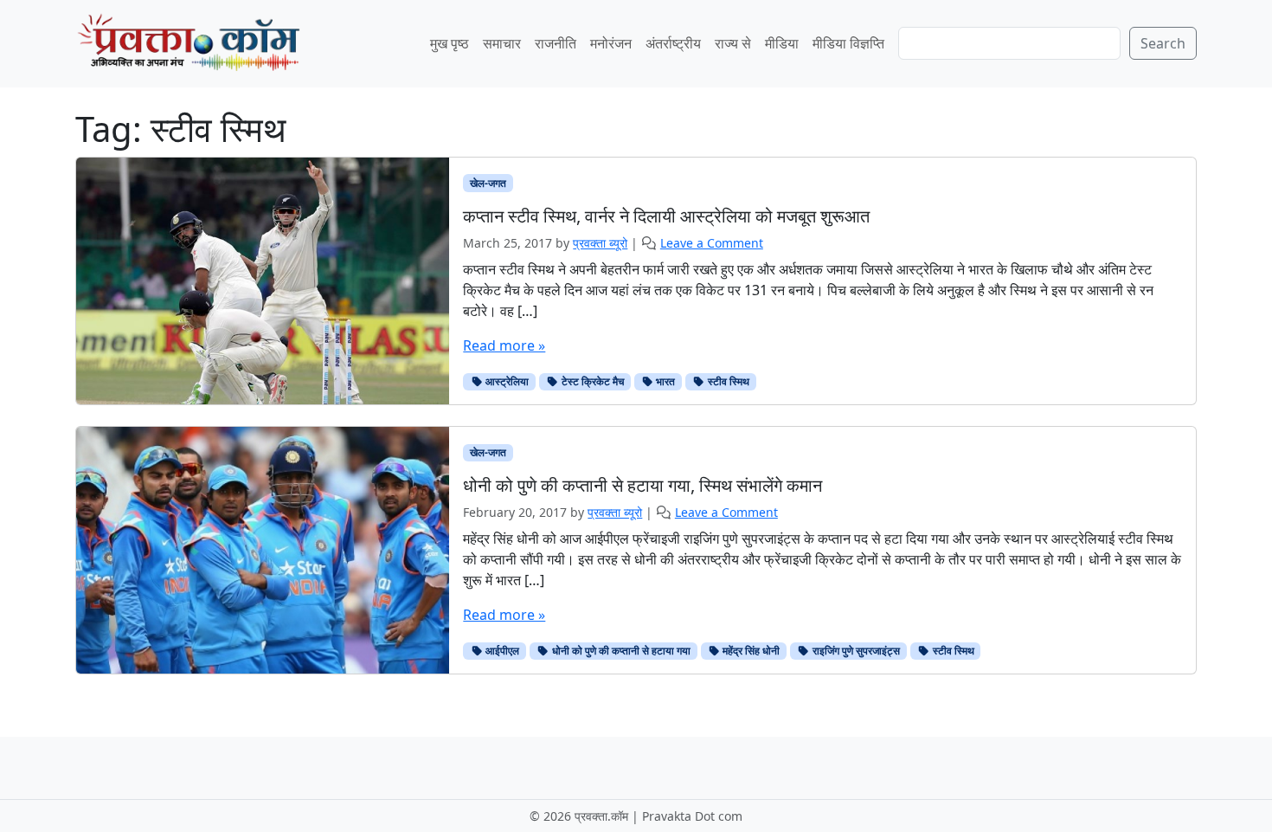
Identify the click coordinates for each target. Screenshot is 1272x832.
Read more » (504, 345)
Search (1162, 43)
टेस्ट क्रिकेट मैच (591, 381)
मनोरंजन (611, 43)
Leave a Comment (711, 243)
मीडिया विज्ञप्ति (848, 43)
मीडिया (782, 43)
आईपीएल (501, 650)
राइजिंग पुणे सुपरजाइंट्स (855, 650)
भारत (664, 381)
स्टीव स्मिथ (727, 381)
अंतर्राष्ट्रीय (673, 43)
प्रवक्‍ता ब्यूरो (600, 243)
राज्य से (733, 43)
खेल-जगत (488, 183)
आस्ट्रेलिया (506, 381)
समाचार (502, 43)
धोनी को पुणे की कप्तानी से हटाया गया (620, 650)
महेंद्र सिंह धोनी (750, 650)
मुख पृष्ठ (449, 43)
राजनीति (555, 43)
